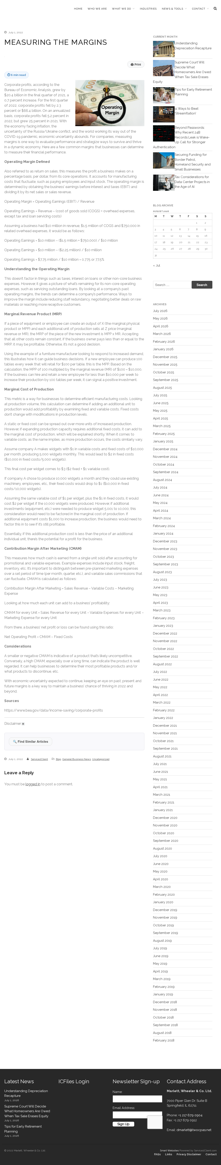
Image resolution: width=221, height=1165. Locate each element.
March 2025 (161, 426)
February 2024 (164, 526)
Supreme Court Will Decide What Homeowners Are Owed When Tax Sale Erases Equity (182, 72)
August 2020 (162, 848)
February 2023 (164, 618)
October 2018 (163, 1017)
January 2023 (163, 626)
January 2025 (163, 441)
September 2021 (165, 748)
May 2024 (160, 503)
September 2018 (165, 1025)
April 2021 (160, 787)
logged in (32, 784)
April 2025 (160, 418)
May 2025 (160, 411)
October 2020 (163, 833)
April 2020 (160, 879)
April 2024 (160, 511)
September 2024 (165, 472)
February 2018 (163, 1040)
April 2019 (160, 971)
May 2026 (160, 318)
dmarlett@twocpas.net (194, 1130)
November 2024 (165, 457)
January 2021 (163, 810)
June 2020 (161, 864)
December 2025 (165, 357)
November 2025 (165, 364)
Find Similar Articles (30, 741)
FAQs (157, 1154)
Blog (58, 759)
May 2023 (160, 595)
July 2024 (160, 487)
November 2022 (165, 641)
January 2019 (163, 994)
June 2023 (160, 587)
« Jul (156, 265)
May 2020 (160, 871)
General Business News (76, 759)
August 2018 (162, 1033)
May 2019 (160, 964)
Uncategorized (100, 759)
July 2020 (160, 856)
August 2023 (162, 572)
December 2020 (165, 818)
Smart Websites (169, 1150)
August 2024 (162, 480)
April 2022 (160, 695)
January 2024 (163, 533)
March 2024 (162, 518)
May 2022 (160, 687)
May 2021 (160, 779)
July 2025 (160, 395)
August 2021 (162, 756)
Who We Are (97, 8)
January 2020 (163, 902)
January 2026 (163, 349)
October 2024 (163, 464)
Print (136, 64)
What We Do (121, 8)
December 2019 (165, 910)
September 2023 (165, 564)
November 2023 (165, 549)
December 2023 (165, 541)
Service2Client (39, 759)
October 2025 (163, 372)
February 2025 (164, 434)
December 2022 (165, 633)
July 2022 (160, 672)
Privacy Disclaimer (189, 1154)
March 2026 (162, 334)
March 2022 (161, 702)
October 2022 (163, 649)
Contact (198, 8)
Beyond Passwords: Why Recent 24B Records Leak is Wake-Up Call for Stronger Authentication (181, 137)
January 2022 (163, 718)
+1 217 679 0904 (190, 1115)
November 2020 (165, 825)
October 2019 (163, 925)
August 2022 (162, 664)
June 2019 (160, 956)
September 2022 (165, 656)
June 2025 (160, 403)
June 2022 (160, 679)
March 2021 (161, 795)
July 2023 (160, 580)
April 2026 (160, 326)
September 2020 (165, 841)
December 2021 (165, 726)
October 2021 (163, 741)
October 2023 (163, 557)
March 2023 (161, 610)
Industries (148, 8)
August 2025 (162, 388)
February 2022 (164, 710)
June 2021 (160, 772)
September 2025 (165, 380)
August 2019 (162, 941)
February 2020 (164, 895)
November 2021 (165, 733)
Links (168, 1154)
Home (78, 8)
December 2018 (165, 1002)
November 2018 (165, 1010)
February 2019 (164, 987)
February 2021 (163, 802)
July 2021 (160, 764)
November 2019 (165, 917)
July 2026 (160, 311)
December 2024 (165, 449)
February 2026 (164, 342)
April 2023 (160, 603)
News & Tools (172, 8)
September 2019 (165, 933)
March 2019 (161, 979)
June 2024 (161, 495)
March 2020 (162, 887)
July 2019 (160, 948)
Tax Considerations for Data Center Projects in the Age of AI (192, 182)
